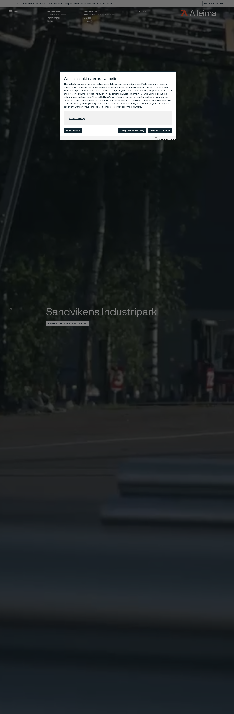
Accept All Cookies (160, 131)
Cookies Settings (77, 119)
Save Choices (73, 131)
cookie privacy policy (117, 107)
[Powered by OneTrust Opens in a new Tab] (164, 138)
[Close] (173, 75)
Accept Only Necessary (132, 131)
